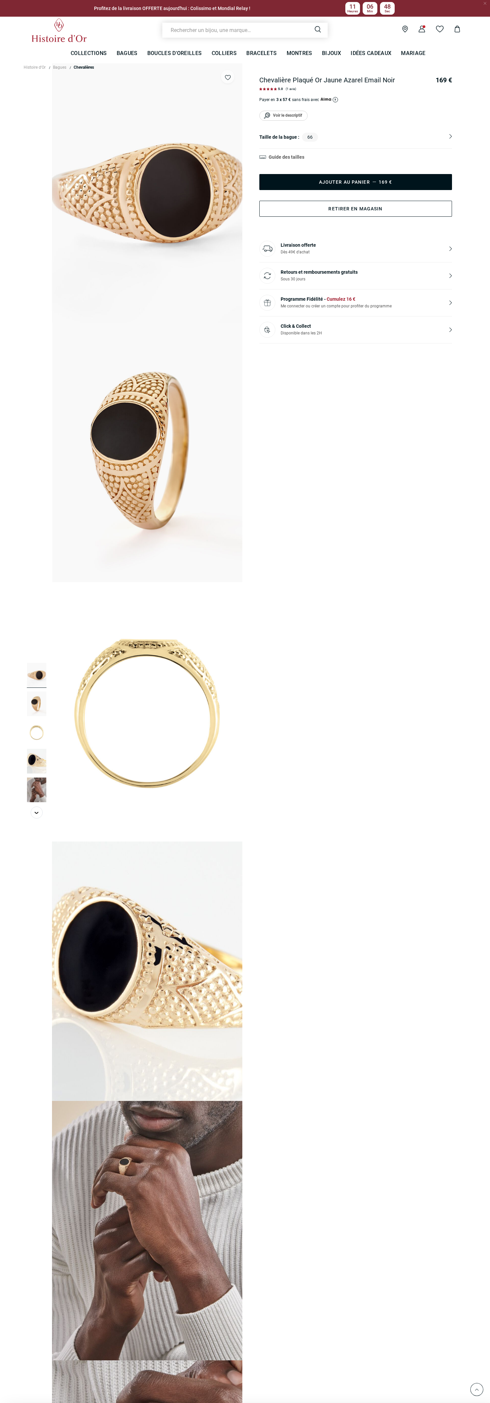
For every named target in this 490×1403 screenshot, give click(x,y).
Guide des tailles (286, 157)
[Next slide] (37, 813)
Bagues (59, 67)
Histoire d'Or (35, 67)
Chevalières (84, 67)
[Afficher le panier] (452, 30)
